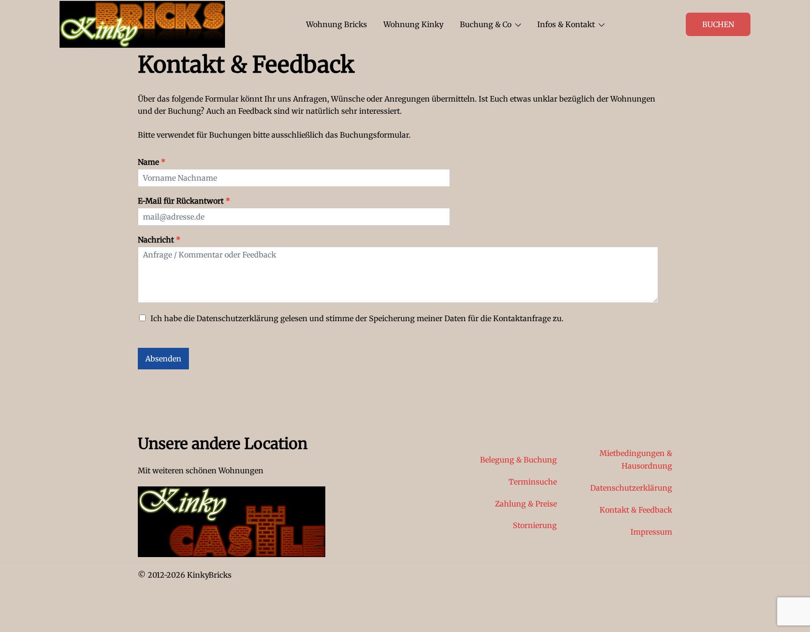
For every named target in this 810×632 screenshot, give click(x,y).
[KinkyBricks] (142, 23)
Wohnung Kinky (413, 24)
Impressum (651, 531)
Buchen (718, 24)
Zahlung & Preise (526, 503)
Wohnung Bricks (336, 24)
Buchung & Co (485, 24)
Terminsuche (533, 481)
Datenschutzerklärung (631, 487)
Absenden (163, 358)
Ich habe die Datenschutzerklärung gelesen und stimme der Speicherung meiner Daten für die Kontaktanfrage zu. (356, 318)
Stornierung (535, 525)
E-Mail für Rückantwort (184, 201)
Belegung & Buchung (518, 459)
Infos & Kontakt (566, 24)
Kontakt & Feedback (636, 509)
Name (151, 162)
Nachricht (159, 239)
